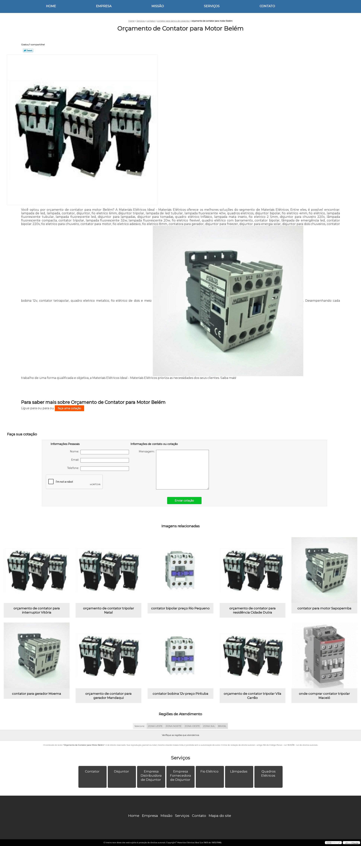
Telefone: (73, 468)
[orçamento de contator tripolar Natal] (108, 570)
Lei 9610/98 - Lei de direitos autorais (300, 745)
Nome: (75, 451)
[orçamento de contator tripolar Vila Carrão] (252, 655)
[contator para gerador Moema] (37, 655)
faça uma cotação (69, 408)
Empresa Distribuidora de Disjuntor (151, 776)
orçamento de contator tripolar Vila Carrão (252, 696)
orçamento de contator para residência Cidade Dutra (252, 610)
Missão (158, 6)
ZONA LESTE (155, 726)
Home (51, 6)
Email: (75, 459)
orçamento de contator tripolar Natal (108, 610)
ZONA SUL (209, 726)
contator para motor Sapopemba (324, 608)
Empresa (103, 6)
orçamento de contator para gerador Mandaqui (108, 696)
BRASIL (222, 726)
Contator (92, 771)
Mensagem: (147, 451)
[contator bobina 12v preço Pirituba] (180, 655)
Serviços (212, 6)
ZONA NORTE (173, 726)
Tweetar (28, 50)
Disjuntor (121, 771)
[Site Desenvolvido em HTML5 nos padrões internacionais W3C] (333, 842)
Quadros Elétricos (268, 773)
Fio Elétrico (209, 771)
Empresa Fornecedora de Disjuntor (180, 776)
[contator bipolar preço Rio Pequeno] (180, 570)
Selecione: (139, 726)
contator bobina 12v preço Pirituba (180, 693)
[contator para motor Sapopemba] (324, 570)
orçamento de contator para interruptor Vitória (37, 610)
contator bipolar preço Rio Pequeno (180, 608)
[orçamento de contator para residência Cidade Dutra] (252, 570)
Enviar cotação (184, 500)
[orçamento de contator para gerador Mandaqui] (108, 655)
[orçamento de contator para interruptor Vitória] (37, 570)
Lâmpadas (238, 771)
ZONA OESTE (192, 726)
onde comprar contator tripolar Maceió (324, 696)
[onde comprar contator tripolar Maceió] (324, 655)
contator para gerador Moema (36, 693)
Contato (267, 6)
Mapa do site (220, 815)
